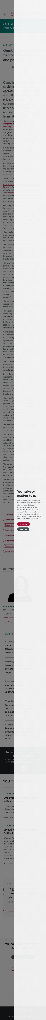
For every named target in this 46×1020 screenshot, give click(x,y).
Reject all (23, 529)
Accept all (23, 524)
